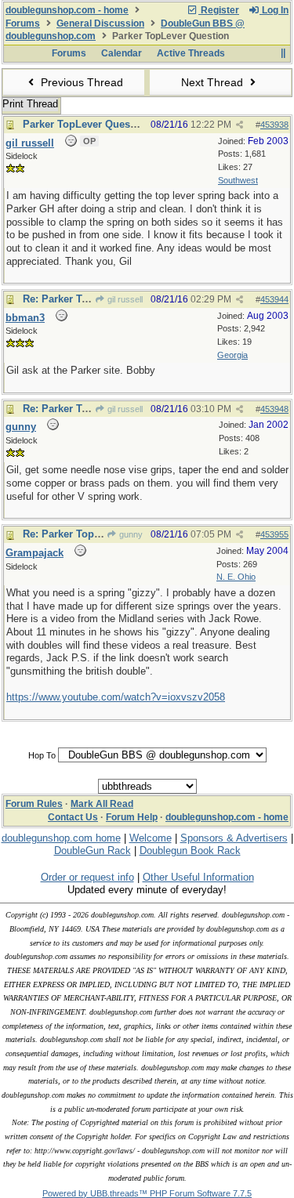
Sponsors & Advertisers (234, 838)
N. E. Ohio (236, 576)
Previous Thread (80, 82)
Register (218, 10)
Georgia (232, 355)
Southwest (238, 180)
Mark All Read (102, 803)
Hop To (42, 755)
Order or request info (87, 877)
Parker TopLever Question (86, 124)
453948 (274, 409)
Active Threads (191, 53)
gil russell (124, 299)
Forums (22, 23)
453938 (274, 124)
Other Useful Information (198, 877)
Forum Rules (34, 803)
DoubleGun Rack (92, 850)
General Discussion (100, 23)
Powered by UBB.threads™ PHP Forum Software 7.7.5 (147, 1193)
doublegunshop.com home (61, 838)
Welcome (150, 838)
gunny (130, 534)
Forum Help (132, 817)
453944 (274, 299)
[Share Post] (239, 125)
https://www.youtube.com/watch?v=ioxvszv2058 (115, 697)
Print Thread (30, 104)
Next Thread (213, 82)
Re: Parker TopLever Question (95, 534)
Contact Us (73, 817)
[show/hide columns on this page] (282, 53)
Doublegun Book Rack (190, 850)
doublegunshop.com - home (67, 10)
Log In (274, 10)
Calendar (121, 53)
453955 (274, 534)
